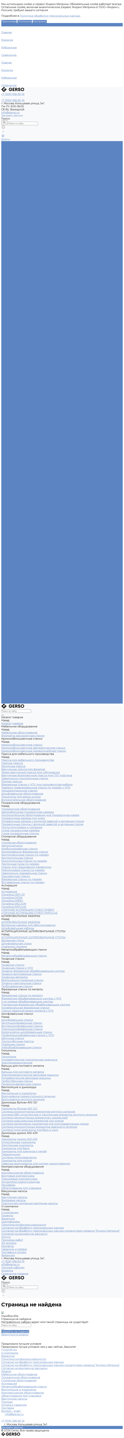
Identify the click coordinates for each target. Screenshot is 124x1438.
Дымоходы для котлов (16, 625)
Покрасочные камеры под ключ (23, 167)
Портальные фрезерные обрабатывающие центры (35, 506)
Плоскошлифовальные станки (22, 524)
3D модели (8, 689)
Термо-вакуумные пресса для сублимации (30, 323)
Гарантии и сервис (14, 695)
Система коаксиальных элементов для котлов (32, 592)
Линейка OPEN (11, 188)
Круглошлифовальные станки (21, 518)
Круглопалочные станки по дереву (25, 393)
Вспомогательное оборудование (23, 350)
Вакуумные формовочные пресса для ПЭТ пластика (36, 326)
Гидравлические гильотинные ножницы (29, 549)
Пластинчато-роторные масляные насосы (29, 240)
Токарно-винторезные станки (21, 481)
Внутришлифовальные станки (22, 521)
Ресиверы (8, 643)
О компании (9, 659)
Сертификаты (10, 252)
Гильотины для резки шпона (21, 347)
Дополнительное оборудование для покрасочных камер (40, 164)
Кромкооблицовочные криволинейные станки (33, 307)
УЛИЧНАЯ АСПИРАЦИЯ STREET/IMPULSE (29, 445)
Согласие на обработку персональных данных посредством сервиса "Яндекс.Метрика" (60, 261)
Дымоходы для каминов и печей (24, 616)
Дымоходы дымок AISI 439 (19, 604)
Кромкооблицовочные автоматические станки (33, 304)
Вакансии (8, 249)
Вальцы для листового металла (22, 555)
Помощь (7, 1401)
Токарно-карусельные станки (21, 491)
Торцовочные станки (15, 414)
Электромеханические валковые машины (30, 558)
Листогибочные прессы (17, 536)
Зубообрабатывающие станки (21, 543)
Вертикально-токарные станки (22, 488)
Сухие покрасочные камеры (20, 374)
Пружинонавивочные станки (21, 567)
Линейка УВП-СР (13, 185)
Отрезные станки (13, 540)
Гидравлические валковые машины (26, 561)
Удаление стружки (14, 466)
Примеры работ (12, 686)
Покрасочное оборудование (20, 157)
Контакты (7, 692)
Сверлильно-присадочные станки (24, 329)
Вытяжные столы (12, 460)
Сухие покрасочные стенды (20, 378)
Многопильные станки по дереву (24, 399)
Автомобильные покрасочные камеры (27, 160)
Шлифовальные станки (17, 515)
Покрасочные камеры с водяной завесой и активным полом (42, 365)
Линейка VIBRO (12, 191)
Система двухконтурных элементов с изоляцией (34, 588)
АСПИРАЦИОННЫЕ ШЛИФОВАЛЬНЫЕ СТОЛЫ (33, 457)
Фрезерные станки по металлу (22, 200)
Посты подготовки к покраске (21, 371)
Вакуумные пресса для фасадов (23, 319)
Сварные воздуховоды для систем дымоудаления (35, 628)
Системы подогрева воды (19, 622)
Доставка (7, 1408)
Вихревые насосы (13, 237)
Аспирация (9, 182)
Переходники (11, 619)
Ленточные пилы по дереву (20, 402)
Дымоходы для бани (15, 613)
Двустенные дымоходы (17, 610)
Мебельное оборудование (19, 145)
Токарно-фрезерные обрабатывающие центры (33, 478)
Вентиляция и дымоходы (18, 206)
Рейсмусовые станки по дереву (23, 408)
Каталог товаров (12, 292)
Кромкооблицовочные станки (21, 151)
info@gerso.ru (10, 112)
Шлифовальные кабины (17, 454)
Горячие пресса (12, 313)
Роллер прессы (11, 332)
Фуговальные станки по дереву (23, 420)
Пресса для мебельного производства (27, 154)
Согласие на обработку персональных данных (32, 258)
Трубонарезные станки (17, 494)
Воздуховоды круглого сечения (23, 212)
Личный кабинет (13, 1267)
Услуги (6, 683)
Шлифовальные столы (16, 463)
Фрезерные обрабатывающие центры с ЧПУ (31, 500)
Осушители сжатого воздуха (20, 228)
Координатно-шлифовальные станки (26, 527)
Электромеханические (16, 552)
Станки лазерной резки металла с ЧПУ (27, 203)
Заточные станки (12, 533)
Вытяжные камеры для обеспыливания (28, 451)
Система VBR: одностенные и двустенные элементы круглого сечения (49, 585)
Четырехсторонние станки (19, 341)
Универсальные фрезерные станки (25, 509)
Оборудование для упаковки (21, 231)
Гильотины (8, 546)
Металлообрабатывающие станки (24, 194)
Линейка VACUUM (13, 436)
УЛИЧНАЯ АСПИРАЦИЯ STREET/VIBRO (27, 442)
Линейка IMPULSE (13, 439)
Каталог (6, 1371)
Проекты (7, 246)
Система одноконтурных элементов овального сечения (39, 598)
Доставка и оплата (13, 698)
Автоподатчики (12, 173)
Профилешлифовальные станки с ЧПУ (27, 530)
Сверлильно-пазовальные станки (24, 411)
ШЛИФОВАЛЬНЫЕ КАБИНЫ (20, 448)
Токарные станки (13, 197)
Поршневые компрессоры (19, 225)
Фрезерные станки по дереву (21, 417)
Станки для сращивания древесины (26, 405)
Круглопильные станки (17, 396)
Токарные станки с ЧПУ (17, 475)
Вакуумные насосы (14, 234)
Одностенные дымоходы (18, 607)
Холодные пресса (13, 316)
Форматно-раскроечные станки (23, 148)
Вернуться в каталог (15, 1334)
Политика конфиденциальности (23, 255)
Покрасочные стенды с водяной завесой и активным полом (42, 368)
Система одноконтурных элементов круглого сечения (38, 582)
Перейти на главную (15, 1331)
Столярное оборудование (18, 170)
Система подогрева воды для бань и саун (29, 601)
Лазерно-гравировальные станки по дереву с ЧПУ (35, 338)
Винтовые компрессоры (18, 222)
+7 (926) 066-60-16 (12, 1261)
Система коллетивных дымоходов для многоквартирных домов (45, 595)
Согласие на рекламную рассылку (24, 264)
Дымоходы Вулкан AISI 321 (19, 216)
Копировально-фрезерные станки (24, 179)
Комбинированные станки (19, 176)
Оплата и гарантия (14, 1404)
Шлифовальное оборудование (22, 344)
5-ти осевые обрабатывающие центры (27, 503)
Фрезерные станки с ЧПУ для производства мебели (37, 335)
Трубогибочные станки (17, 564)
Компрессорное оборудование (22, 219)
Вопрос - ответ (11, 1411)
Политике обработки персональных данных (50, 15)
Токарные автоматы (14, 485)
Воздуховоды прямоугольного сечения (28, 209)
